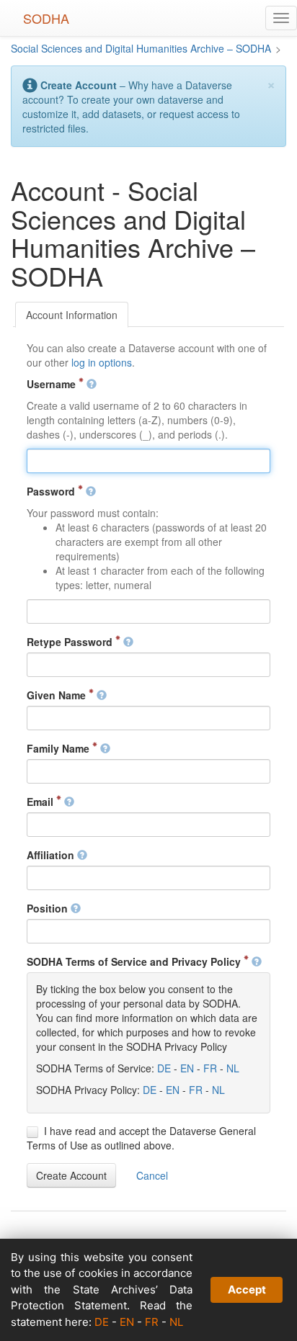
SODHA (46, 18)
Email (41, 801)
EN (187, 1068)
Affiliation (52, 855)
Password (52, 491)
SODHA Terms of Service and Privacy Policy (135, 961)
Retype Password (71, 641)
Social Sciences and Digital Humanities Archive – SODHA (141, 48)
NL (232, 1068)
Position (49, 908)
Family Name (59, 748)
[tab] (71, 315)
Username (53, 384)
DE (164, 1068)
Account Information (72, 315)
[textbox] (148, 461)
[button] (71, 1175)
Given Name (58, 695)
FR (210, 1068)
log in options (101, 362)
